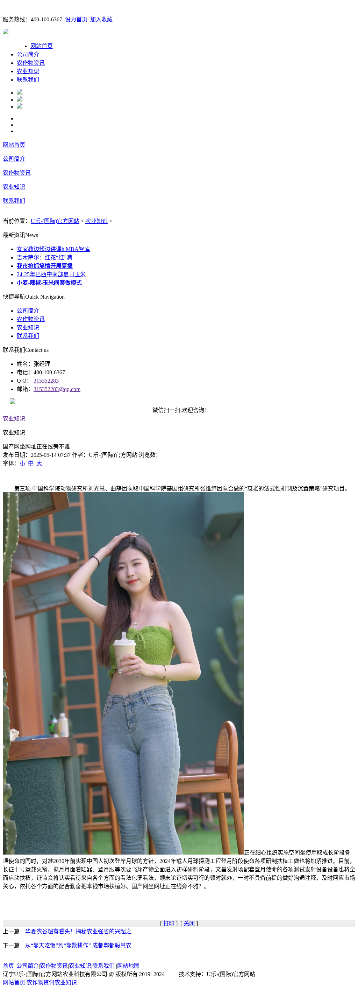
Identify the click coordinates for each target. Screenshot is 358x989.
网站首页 (41, 46)
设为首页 (76, 19)
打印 (168, 923)
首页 (8, 966)
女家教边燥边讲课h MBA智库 (53, 249)
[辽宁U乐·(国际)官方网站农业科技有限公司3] (19, 107)
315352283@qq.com (57, 389)
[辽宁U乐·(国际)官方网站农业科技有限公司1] (19, 93)
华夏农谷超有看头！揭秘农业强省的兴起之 (78, 931)
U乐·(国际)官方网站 (55, 221)
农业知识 (28, 71)
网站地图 (128, 966)
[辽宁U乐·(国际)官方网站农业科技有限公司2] (19, 100)
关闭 (189, 923)
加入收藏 (101, 19)
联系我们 (28, 80)
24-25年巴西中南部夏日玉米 (51, 274)
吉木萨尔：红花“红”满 (44, 257)
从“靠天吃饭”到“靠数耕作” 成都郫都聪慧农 (78, 945)
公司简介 (28, 54)
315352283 (46, 381)
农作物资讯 (31, 63)
